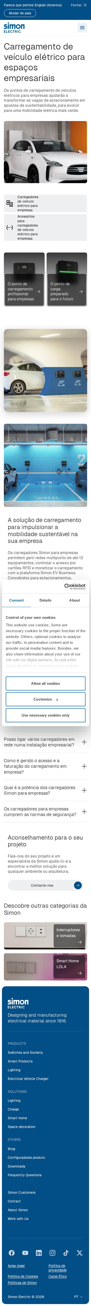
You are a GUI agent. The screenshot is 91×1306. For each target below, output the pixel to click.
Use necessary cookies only (45, 715)
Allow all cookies (45, 683)
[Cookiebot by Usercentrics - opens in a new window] (64, 587)
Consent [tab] (16, 600)
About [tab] (74, 600)
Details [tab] (45, 600)
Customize (42, 699)
